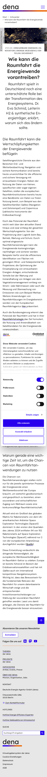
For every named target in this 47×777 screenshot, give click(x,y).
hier (24, 306)
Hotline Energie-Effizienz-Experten (18, 715)
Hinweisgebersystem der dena (16, 753)
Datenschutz (8, 760)
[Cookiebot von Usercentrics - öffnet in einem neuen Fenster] (33, 334)
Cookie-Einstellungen (12, 757)
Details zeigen (32, 415)
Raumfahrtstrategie (13, 319)
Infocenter (14, 17)
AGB (5, 768)
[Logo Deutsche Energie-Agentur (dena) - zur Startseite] (13, 8)
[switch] (40, 388)
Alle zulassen (23, 423)
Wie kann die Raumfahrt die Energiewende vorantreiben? (24, 20)
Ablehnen (23, 440)
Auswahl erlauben (23, 432)
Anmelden (10, 634)
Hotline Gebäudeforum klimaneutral (19, 720)
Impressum (8, 764)
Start (5, 17)
